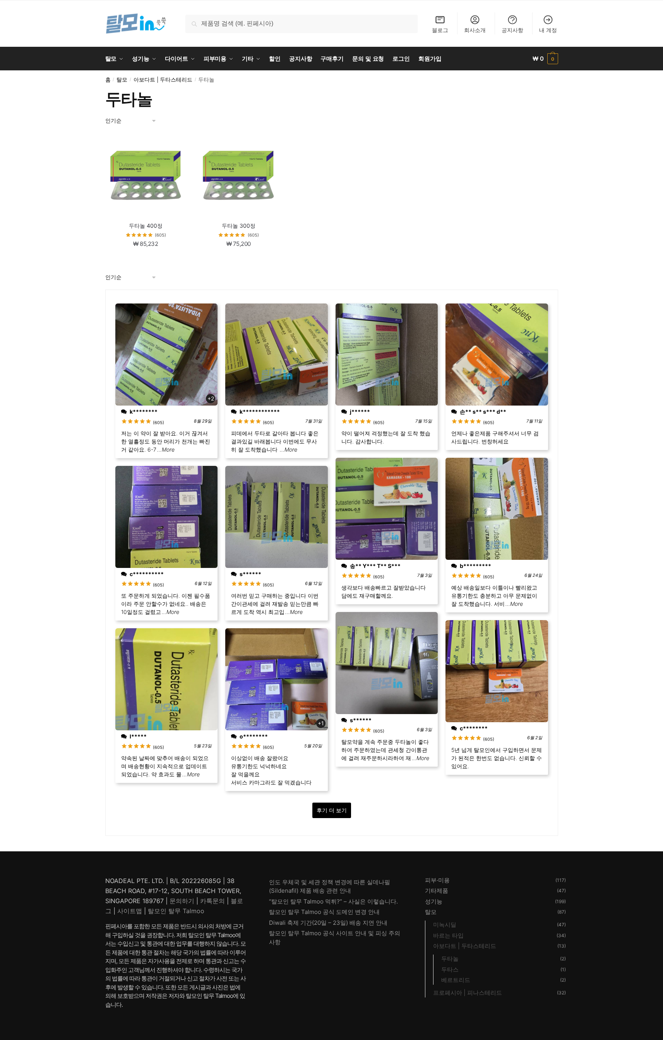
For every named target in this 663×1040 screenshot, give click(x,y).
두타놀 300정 (238, 225)
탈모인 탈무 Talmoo (176, 911)
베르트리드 (455, 980)
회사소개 (475, 30)
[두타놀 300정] (238, 175)
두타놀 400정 (146, 225)
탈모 (121, 80)
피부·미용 (437, 880)
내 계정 (548, 30)
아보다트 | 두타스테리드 (163, 80)
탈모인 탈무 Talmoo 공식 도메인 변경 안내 (324, 912)
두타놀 (450, 958)
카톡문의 (212, 901)
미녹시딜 (444, 924)
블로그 (440, 30)
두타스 (450, 969)
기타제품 (436, 890)
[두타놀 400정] (146, 175)
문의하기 (182, 901)
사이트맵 (129, 911)
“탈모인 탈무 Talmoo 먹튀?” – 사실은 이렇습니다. (333, 901)
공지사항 (512, 30)
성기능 (433, 901)
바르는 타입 (448, 935)
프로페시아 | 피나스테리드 (467, 992)
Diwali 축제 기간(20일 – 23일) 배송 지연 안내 (328, 922)
